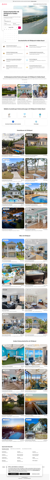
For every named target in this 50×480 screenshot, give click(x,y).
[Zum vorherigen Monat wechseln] (5, 27)
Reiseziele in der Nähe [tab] (5, 448)
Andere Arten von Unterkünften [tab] (15, 448)
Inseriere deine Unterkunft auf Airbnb (40, 4)
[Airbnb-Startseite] (4, 4)
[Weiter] (26, 82)
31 (5, 41)
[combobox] (12, 21)
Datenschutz (20, 478)
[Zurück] (23, 82)
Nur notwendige (24, 473)
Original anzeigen (33, 1)
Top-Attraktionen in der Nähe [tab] (26, 448)
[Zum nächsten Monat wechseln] (16, 27)
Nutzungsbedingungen (27, 478)
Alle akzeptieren (13, 473)
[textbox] (7, 24)
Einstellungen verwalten (36, 473)
